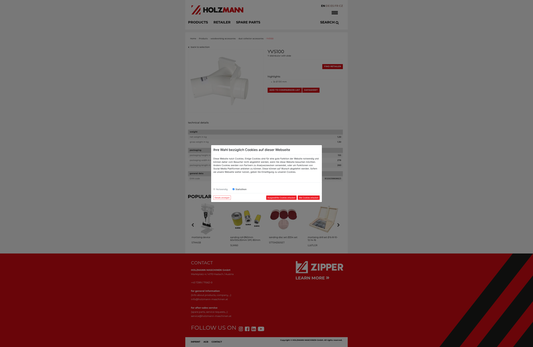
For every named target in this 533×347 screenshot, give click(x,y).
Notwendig (222, 189)
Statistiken (241, 189)
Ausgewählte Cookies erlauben (281, 197)
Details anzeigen (222, 197)
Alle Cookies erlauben (308, 197)
